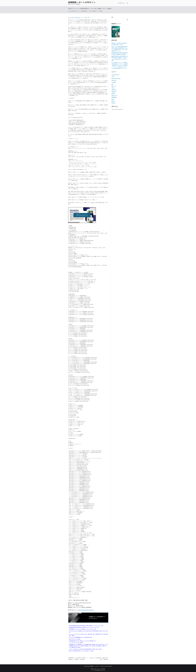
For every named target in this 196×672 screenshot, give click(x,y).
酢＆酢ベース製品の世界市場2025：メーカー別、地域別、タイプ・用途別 (81, 650)
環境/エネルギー (115, 95)
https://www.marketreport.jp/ (117, 109)
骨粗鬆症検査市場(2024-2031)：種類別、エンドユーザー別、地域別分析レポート (82, 640)
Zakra (106, 666)
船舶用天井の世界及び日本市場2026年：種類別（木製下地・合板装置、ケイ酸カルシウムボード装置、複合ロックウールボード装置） (120, 58)
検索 (112, 17)
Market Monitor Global (116, 78)
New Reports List (121, 3)
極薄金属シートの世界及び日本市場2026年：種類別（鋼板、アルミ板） (119, 44)
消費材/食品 (114, 89)
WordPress (110, 666)
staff (71, 17)
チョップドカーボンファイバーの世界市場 (76, 642)
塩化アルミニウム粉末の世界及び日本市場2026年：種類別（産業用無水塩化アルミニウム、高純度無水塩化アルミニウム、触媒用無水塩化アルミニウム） (120, 48)
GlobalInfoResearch (115, 74)
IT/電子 (86, 17)
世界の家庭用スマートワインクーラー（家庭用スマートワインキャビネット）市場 (82, 629)
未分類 (113, 87)
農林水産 (113, 101)
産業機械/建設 (114, 97)
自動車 (113, 99)
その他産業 (114, 82)
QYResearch (114, 80)
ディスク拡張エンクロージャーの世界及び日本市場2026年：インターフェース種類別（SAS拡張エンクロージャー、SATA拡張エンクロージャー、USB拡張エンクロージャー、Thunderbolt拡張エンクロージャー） (120, 65)
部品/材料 (113, 102)
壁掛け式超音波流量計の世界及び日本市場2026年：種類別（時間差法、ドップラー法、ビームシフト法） (86, 625)
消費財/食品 (114, 91)
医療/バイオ (114, 86)
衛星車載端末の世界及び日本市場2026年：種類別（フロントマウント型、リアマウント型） (84, 627)
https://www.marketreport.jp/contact (86, 609)
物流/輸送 (113, 93)
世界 (88, 17)
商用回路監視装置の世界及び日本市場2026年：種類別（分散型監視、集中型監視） (120, 53)
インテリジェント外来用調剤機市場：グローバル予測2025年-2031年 (80, 637)
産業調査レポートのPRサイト (82, 2)
